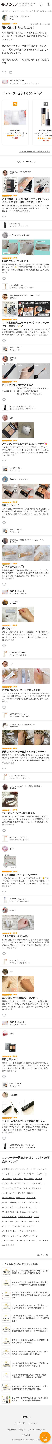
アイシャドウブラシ (28, 1231)
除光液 (34, 1212)
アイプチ (21, 1193)
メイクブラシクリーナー (12, 1240)
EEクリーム (29, 1179)
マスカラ (38, 1179)
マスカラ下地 (7, 1183)
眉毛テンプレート (9, 1202)
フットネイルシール (10, 1212)
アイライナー (39, 1183)
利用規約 (22, 1430)
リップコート (33, 1221)
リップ (36, 1217)
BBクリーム (41, 1174)
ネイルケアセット (9, 1217)
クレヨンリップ (8, 1221)
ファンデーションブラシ (12, 1236)
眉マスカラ (30, 1198)
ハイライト (6, 1174)
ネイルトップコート (10, 1207)
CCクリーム (7, 1179)
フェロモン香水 (29, 1240)
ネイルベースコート (28, 1207)
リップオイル (21, 1221)
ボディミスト (42, 1240)
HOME (26, 1417)
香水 (12, 1245)
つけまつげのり (8, 1198)
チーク (29, 1169)
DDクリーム (18, 1179)
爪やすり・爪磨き (25, 1217)
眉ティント (20, 1198)
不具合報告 (26, 1435)
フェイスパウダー (40, 1169)
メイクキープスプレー (26, 1226)
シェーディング (18, 1174)
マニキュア (22, 1202)
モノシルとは (32, 1423)
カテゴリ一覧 (20, 1423)
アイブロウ (36, 1188)
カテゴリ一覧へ (43, 1255)
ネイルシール (33, 1202)
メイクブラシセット (10, 1231)
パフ (14, 1226)
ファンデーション (18, 1169)
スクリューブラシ (30, 1236)
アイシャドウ (7, 1188)
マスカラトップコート (23, 1183)
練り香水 (5, 1245)
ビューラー (6, 1226)
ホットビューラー (9, 1193)
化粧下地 (5, 1169)
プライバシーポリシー (36, 1430)
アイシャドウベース (22, 1188)
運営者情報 (11, 1430)
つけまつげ (30, 1193)
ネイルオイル (25, 1212)
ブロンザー (30, 1174)
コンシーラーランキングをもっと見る (34, 152)
